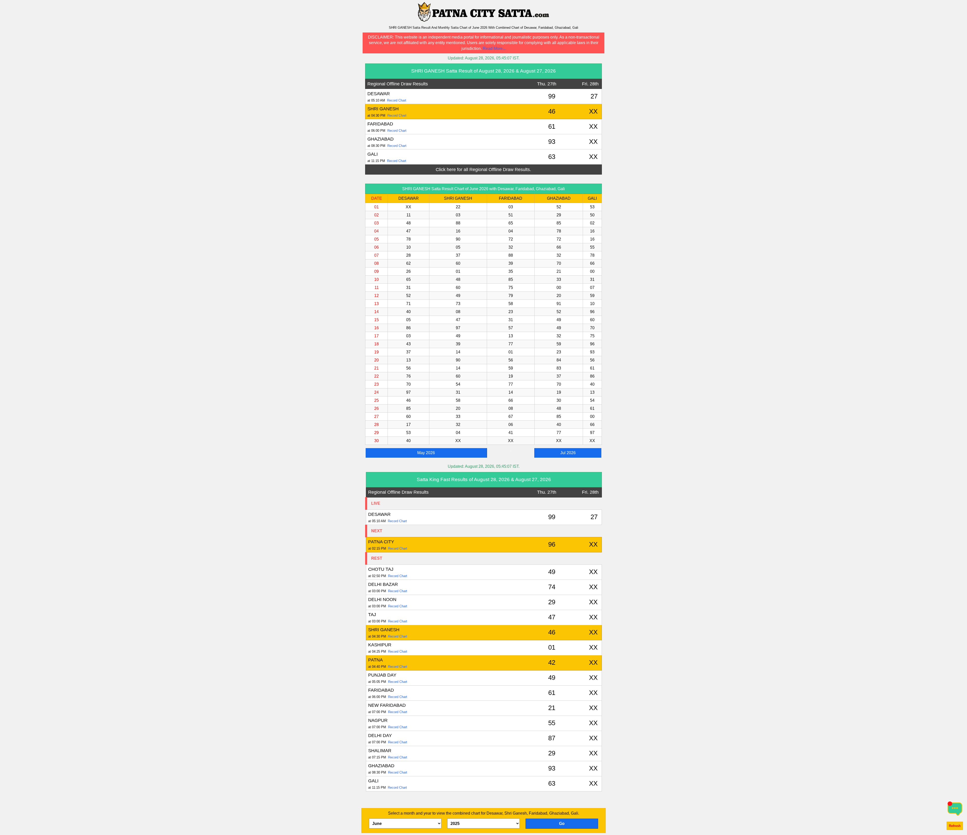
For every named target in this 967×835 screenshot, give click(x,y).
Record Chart (396, 100)
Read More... (494, 48)
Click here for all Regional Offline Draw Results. (483, 169)
